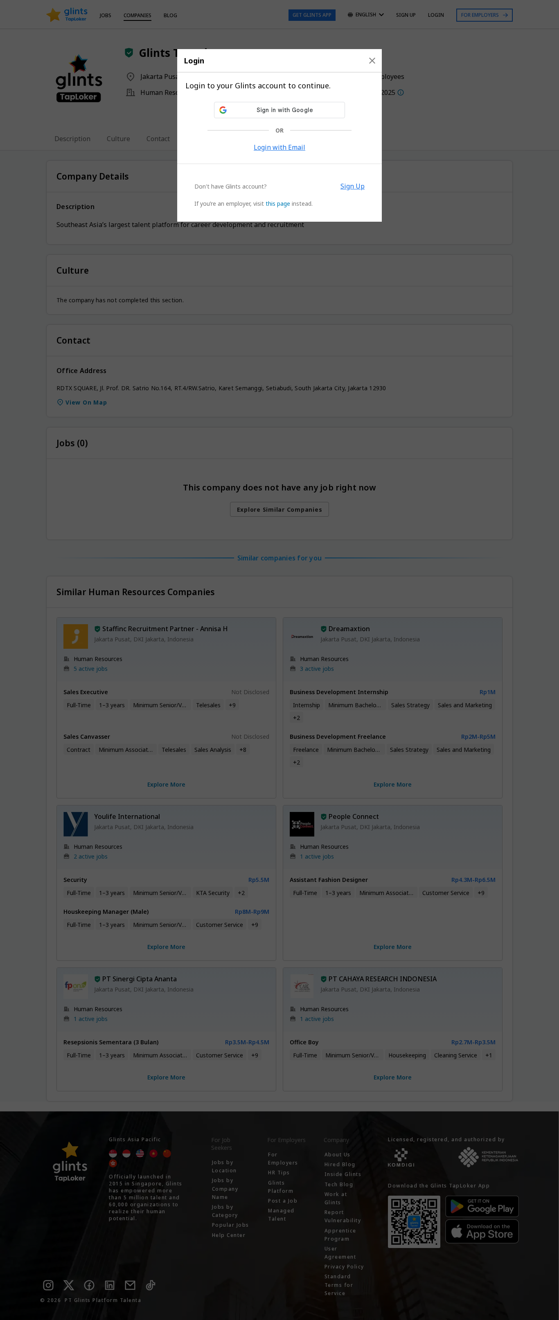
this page (278, 203)
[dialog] (279, 135)
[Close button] (372, 60)
